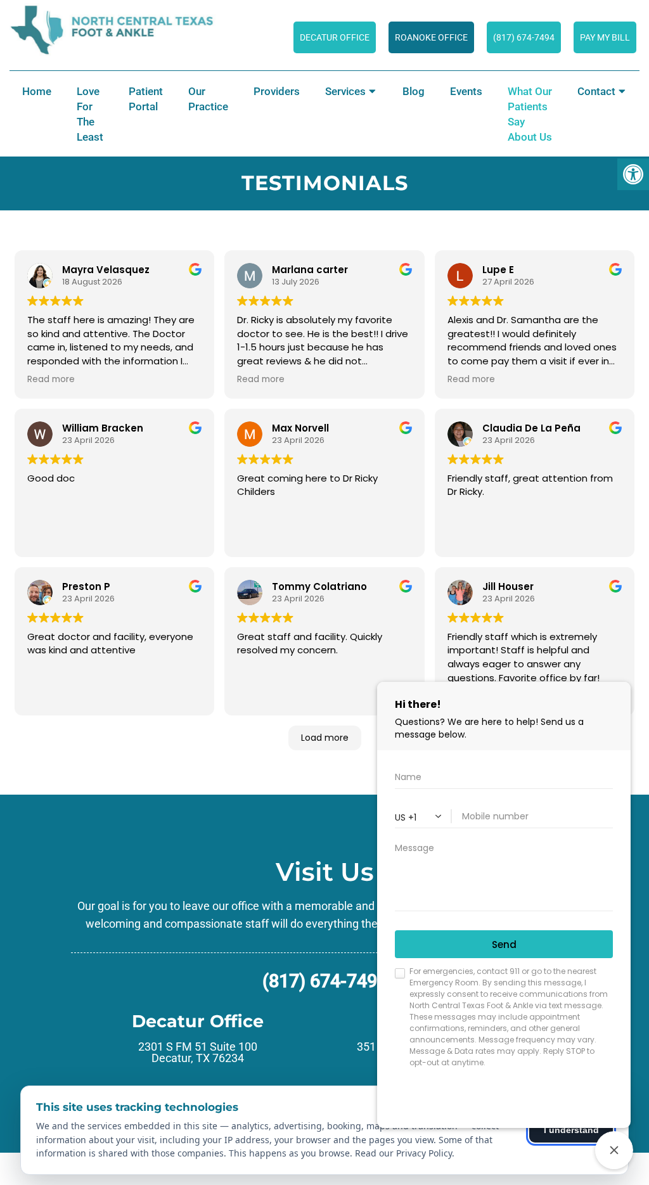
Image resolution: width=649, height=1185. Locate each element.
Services (345, 91)
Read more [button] (51, 379)
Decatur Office (334, 37)
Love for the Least (90, 114)
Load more (325, 737)
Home (36, 91)
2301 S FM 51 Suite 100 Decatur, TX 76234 (197, 1052)
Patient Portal (146, 99)
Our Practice (208, 99)
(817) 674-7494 (324, 981)
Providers (277, 91)
